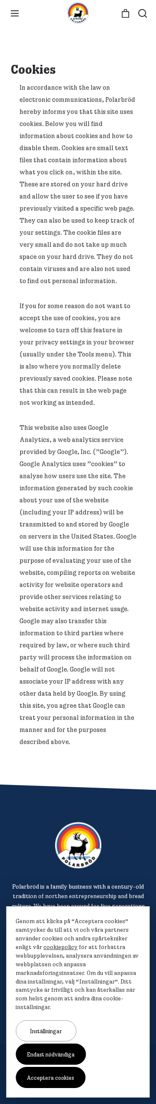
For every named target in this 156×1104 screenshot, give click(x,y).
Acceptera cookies (50, 1077)
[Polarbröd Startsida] (78, 845)
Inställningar (46, 1031)
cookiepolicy (60, 947)
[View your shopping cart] (125, 13)
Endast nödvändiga (51, 1054)
